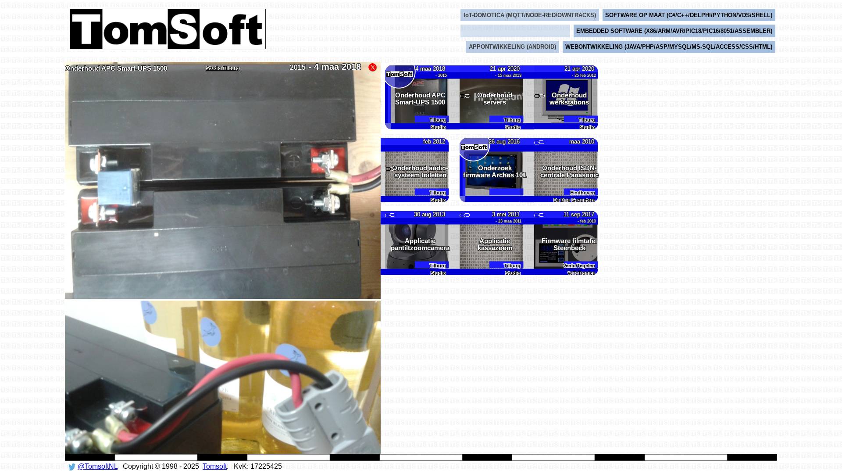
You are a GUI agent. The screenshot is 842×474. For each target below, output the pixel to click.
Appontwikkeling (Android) (512, 46)
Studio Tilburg (222, 68)
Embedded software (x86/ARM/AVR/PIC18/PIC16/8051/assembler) (674, 31)
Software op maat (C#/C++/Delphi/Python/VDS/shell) (688, 15)
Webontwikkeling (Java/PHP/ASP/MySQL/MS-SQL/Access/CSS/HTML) (668, 46)
